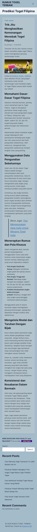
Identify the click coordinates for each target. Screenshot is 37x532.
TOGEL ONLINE (9, 20)
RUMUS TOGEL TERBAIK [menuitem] (21, 76)
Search (5, 446)
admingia (9, 45)
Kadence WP (27, 526)
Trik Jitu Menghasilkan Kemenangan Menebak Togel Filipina (15, 32)
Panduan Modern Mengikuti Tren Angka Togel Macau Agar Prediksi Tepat (17, 472)
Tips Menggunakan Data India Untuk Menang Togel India (19, 228)
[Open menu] (33, 3)
